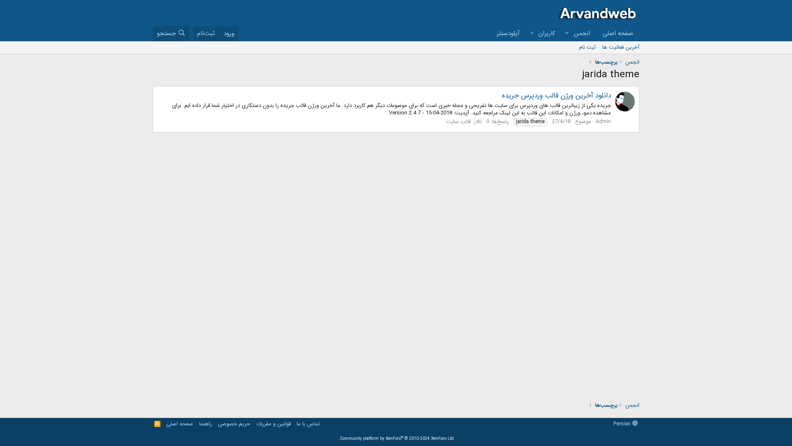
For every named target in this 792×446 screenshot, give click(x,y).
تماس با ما (308, 424)
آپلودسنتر (508, 33)
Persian (622, 424)
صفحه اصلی (618, 33)
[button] (567, 33)
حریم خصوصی (234, 424)
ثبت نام (587, 47)
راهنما (205, 424)
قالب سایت (458, 121)
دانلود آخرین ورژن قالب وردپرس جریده (556, 95)
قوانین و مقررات (273, 424)
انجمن (582, 33)
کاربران (546, 33)
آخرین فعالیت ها (620, 47)
